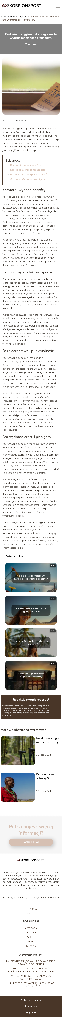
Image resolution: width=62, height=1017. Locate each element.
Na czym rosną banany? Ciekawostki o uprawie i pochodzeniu (31, 963)
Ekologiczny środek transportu (27, 169)
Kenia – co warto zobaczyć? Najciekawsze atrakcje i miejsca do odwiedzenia (47, 776)
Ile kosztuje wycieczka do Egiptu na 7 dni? (31, 610)
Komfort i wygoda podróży (25, 165)
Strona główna (8, 16)
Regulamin (31, 1012)
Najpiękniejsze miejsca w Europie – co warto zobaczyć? (31, 577)
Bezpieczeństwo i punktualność (28, 174)
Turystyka (23, 16)
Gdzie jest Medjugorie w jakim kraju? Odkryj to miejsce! (30, 977)
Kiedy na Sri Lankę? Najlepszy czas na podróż (31, 643)
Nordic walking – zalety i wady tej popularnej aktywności (47, 740)
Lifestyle (31, 932)
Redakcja (31, 909)
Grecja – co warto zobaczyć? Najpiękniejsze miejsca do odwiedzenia (31, 970)
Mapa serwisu (31, 1006)
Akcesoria (31, 928)
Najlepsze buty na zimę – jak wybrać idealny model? (31, 985)
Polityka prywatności (31, 1000)
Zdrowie (31, 945)
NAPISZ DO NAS (31, 842)
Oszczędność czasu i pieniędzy (27, 179)
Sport (31, 937)
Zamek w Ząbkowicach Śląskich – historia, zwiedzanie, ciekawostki (31, 675)
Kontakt (31, 913)
